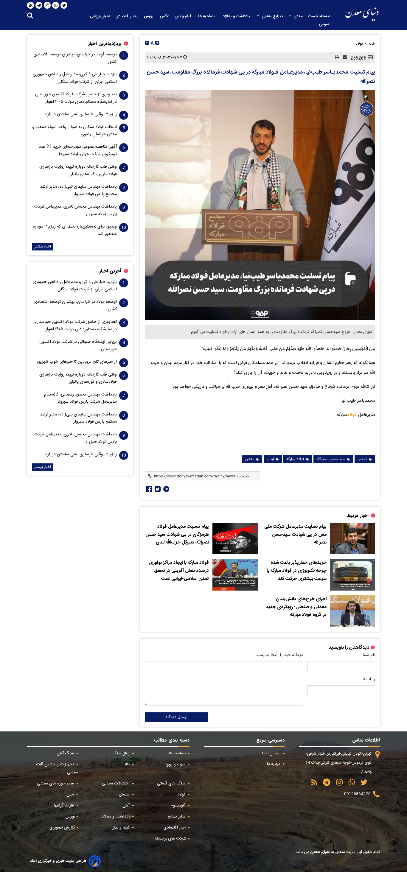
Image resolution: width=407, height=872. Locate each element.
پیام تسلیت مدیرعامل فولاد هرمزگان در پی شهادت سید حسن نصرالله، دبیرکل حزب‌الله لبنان (177, 534)
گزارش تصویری (62, 827)
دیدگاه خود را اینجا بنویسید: (278, 655)
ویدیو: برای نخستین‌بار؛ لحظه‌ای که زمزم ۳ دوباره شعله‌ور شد (75, 230)
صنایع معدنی (272, 16)
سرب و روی (176, 764)
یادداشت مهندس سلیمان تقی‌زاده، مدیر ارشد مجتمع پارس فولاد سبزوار (78, 190)
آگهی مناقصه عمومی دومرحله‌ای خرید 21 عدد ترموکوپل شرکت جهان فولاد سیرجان (78, 150)
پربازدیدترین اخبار (105, 43)
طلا (128, 764)
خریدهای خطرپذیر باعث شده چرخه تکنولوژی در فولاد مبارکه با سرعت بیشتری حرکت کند (297, 571)
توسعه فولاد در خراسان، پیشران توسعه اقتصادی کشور (75, 58)
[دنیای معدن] (362, 14)
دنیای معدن (319, 852)
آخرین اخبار (111, 271)
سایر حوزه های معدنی (56, 783)
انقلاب (362, 459)
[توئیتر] (157, 489)
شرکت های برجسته (170, 838)
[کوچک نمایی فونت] (147, 44)
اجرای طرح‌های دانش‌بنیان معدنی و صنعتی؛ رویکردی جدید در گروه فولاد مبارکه (296, 607)
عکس (165, 16)
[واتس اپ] (56, 5)
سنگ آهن (66, 753)
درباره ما (274, 763)
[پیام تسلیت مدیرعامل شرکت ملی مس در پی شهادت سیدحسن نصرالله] (352, 539)
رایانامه (369, 679)
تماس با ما (271, 753)
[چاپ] (335, 58)
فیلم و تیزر (183, 16)
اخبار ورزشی (100, 16)
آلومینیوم (179, 805)
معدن (297, 16)
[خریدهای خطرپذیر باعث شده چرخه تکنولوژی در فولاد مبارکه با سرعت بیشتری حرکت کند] (352, 575)
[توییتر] (64, 5)
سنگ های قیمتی (172, 783)
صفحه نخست (319, 16)
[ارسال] (343, 58)
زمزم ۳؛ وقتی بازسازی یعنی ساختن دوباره (81, 114)
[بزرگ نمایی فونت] (157, 44)
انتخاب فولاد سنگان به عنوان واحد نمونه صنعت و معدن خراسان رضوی (74, 131)
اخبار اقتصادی (126, 16)
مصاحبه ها (207, 16)
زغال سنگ (121, 753)
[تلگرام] (39, 5)
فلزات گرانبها (64, 805)
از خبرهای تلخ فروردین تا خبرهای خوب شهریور (77, 361)
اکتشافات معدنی (116, 783)
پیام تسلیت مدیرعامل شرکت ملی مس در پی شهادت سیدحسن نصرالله (295, 534)
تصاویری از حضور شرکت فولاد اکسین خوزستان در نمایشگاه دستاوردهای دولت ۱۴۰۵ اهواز (76, 98)
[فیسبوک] (148, 489)
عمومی (324, 24)
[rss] (30, 5)
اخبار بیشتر (42, 247)
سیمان (125, 794)
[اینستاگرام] (47, 5)
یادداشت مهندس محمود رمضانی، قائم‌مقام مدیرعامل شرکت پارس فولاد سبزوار (80, 398)
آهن (126, 805)
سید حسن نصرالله (330, 459)
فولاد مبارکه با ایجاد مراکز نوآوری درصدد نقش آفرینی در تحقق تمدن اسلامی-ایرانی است (179, 571)
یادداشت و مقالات (236, 16)
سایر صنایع (177, 816)
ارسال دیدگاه (176, 717)
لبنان (270, 459)
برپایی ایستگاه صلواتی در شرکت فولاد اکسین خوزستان (78, 345)
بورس (149, 16)
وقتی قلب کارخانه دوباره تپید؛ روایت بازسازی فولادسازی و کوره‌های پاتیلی (78, 170)
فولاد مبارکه (295, 459)
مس (70, 794)
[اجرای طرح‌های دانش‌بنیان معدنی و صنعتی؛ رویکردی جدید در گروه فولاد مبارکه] (352, 611)
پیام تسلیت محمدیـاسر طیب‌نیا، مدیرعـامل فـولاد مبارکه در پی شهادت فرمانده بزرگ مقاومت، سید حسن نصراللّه (261, 77)
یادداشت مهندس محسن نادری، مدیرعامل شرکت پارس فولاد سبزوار (75, 210)
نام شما (369, 655)
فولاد (352, 414)
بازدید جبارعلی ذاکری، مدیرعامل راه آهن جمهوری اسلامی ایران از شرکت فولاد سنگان (75, 78)
